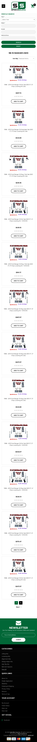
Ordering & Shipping (8, 686)
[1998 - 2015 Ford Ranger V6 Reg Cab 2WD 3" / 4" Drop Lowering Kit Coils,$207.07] (18, 342)
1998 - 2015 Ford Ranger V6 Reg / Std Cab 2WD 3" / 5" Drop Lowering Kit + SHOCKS (18, 265)
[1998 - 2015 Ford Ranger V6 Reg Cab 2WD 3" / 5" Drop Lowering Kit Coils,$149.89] (18, 387)
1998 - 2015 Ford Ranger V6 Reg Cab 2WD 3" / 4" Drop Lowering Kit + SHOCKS (18, 489)
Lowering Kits (6, 656)
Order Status (5, 705)
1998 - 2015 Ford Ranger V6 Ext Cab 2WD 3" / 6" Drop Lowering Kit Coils (18, 85)
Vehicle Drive (5, 35)
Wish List (4, 708)
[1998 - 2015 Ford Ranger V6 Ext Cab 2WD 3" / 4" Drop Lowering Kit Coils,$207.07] (18, 566)
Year (2, 16)
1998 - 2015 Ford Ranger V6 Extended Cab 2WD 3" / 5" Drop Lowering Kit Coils (18, 130)
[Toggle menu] (3, 6)
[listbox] (26, 58)
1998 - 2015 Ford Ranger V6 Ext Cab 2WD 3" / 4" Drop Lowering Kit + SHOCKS (18, 220)
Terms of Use (6, 694)
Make (3, 23)
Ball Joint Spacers (7, 667)
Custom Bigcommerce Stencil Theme (15, 735)
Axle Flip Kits (5, 664)
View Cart (4, 711)
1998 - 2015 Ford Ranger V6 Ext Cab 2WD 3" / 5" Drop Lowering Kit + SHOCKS (18, 444)
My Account (5, 703)
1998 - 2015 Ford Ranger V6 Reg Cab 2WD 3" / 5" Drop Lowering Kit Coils (18, 399)
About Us (4, 678)
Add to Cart (18, 101)
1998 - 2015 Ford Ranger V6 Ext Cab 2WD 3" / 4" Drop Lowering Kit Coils (18, 579)
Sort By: (15, 58)
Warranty (4, 683)
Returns (4, 691)
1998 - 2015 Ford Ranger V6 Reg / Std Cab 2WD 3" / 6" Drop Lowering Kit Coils (18, 175)
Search (18, 42)
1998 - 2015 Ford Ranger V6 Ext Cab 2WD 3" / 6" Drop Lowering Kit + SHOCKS (18, 534)
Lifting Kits (5, 654)
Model (3, 29)
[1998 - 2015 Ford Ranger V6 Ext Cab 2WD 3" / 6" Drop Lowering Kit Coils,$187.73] (18, 73)
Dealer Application (7, 681)
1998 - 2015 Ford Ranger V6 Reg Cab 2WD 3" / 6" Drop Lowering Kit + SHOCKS (18, 309)
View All (4, 669)
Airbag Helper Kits (7, 661)
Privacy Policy (6, 689)
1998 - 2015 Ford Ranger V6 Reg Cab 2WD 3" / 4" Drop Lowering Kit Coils (18, 354)
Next (18, 607)
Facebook (7, 720)
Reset (18, 46)
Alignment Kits (6, 659)
